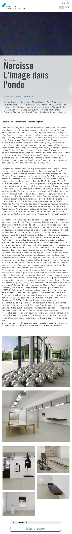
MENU (67, 7)
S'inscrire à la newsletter (35, 529)
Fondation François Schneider (13, 6)
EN (63, 3)
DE (68, 3)
